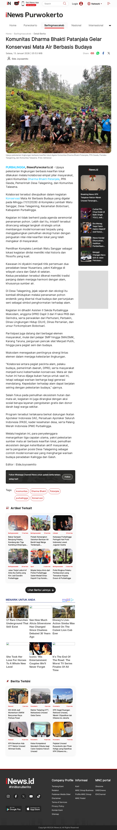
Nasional (76, 25)
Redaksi (55, 790)
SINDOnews (100, 790)
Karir (77, 786)
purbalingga (22, 498)
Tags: (9, 490)
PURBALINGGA (15, 167)
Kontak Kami (57, 810)
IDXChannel (100, 794)
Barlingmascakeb (54, 25)
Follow (67, 477)
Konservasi (13, 198)
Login (75, 3)
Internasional (96, 25)
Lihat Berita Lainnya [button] (39, 589)
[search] (64, 4)
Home (12, 25)
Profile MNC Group (83, 794)
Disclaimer (56, 798)
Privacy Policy (58, 806)
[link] (92, 53)
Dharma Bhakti (37, 179)
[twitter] (108, 53)
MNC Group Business (84, 790)
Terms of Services (59, 802)
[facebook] (103, 53)
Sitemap (55, 814)
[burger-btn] (108, 3)
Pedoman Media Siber (61, 794)
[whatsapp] (97, 53)
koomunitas (21, 491)
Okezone (99, 786)
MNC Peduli (80, 798)
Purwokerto (30, 25)
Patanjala (53, 179)
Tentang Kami (58, 786)
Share (86, 53)
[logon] (9, 3)
